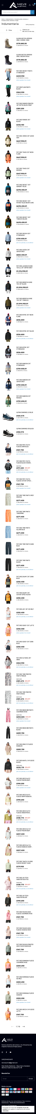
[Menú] (2, 5)
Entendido (5, 1110)
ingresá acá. (5, 1102)
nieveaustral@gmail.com (10, 1063)
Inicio (3, 19)
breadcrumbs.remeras (21, 19)
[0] (33, 5)
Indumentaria (10, 19)
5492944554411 (7, 1059)
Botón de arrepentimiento (17, 1102)
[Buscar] (32, 12)
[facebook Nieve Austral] (6, 1052)
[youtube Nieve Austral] (10, 1052)
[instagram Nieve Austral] (2, 1052)
